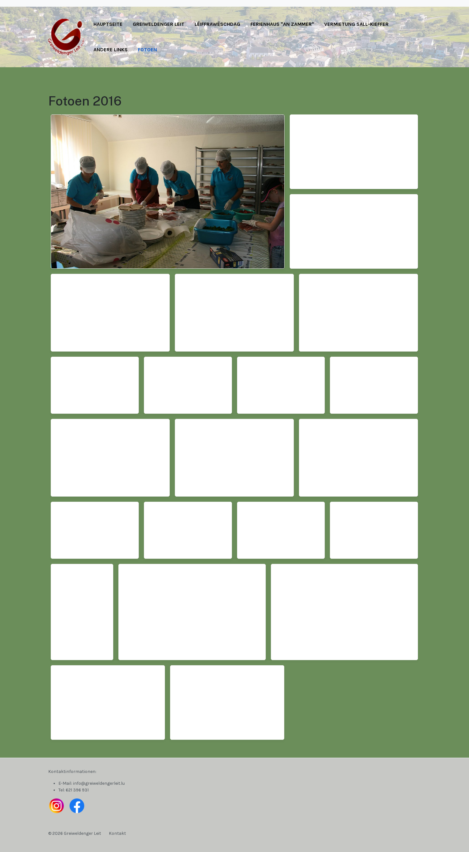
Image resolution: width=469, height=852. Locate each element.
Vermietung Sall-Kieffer (356, 24)
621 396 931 (77, 790)
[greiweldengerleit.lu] (68, 36)
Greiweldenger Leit (158, 24)
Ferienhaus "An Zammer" (282, 24)
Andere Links (110, 50)
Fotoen (147, 50)
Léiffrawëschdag (217, 24)
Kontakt (117, 833)
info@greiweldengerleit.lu (99, 783)
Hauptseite (108, 24)
